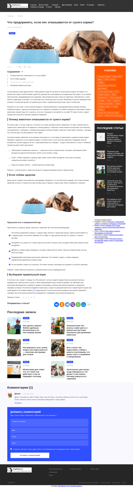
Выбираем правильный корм (20, 85)
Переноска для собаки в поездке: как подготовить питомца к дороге (115, 154)
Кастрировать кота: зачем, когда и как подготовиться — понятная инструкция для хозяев (35, 351)
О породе (90, 5)
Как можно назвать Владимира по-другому (107, 232)
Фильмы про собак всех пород (108, 112)
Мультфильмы (103, 97)
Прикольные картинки (105, 103)
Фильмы (100, 109)
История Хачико (75, 469)
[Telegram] (67, 304)
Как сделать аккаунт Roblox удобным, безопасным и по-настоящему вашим (32, 329)
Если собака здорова (18, 79)
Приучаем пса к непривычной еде (22, 82)
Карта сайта (94, 469)
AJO (34, 290)
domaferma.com (64, 486)
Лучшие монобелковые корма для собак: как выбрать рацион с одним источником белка (115, 138)
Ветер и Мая (43, 5)
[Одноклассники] (61, 304)
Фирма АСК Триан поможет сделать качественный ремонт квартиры (110, 227)
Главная (33, 5)
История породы (103, 94)
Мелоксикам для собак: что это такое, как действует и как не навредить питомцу (34, 373)
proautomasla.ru (76, 486)
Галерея (55, 5)
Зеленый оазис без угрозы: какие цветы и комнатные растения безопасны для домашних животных (79, 330)
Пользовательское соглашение (88, 482)
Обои (109, 100)
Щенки (57, 7)
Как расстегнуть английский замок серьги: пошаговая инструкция (109, 240)
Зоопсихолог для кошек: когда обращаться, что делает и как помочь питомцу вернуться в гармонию (78, 374)
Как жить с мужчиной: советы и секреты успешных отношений (110, 223)
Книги (82, 5)
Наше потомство (116, 97)
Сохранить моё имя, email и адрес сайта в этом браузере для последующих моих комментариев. (46, 449)
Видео (100, 79)
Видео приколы (110, 79)
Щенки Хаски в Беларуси (113, 115)
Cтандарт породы (104, 76)
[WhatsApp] (78, 304)
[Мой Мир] (83, 304)
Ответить (18, 403)
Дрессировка (67, 5)
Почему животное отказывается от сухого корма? (28, 75)
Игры (76, 5)
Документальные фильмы (106, 85)
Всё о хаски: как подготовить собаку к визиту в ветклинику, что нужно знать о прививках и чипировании (78, 352)
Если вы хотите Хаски (105, 91)
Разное (20, 16)
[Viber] (72, 304)
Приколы (101, 5)
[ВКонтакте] (56, 304)
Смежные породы (37, 7)
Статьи (49, 7)
